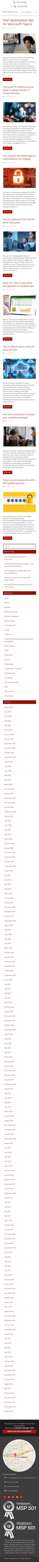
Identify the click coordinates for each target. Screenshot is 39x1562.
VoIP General (8, 691)
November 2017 (9, 1184)
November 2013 (9, 1375)
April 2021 (7, 998)
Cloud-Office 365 (10, 625)
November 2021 (9, 966)
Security (7, 659)
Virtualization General (11, 682)
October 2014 (9, 1325)
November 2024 (9, 803)
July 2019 (7, 1093)
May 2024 (7, 830)
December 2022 (9, 907)
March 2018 (8, 1166)
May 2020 (7, 1048)
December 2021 (9, 962)
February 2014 (9, 1361)
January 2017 (8, 1230)
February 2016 (9, 1279)
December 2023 (9, 853)
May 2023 (7, 884)
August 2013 (8, 1384)
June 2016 (7, 1261)
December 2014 (9, 1316)
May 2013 (7, 1388)
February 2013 (9, 1393)
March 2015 (8, 1307)
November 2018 (9, 1130)
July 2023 (7, 875)
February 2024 (9, 843)
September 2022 (10, 921)
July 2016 (7, 1257)
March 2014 (8, 1357)
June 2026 (7, 716)
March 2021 (8, 1002)
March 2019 (8, 1111)
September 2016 (10, 1248)
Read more (7, 79)
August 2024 (8, 816)
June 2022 (7, 934)
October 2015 (9, 1298)
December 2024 (9, 798)
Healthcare (8, 634)
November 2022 (9, 912)
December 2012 (9, 1398)
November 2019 (9, 1075)
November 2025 (9, 748)
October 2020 (9, 1025)
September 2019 (10, 1084)
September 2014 (10, 1329)
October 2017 (9, 1189)
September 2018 (10, 1139)
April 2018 (7, 1161)
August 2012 (8, 1411)
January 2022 (8, 957)
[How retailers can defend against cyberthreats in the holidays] (19, 178)
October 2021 (9, 971)
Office (6, 650)
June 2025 (7, 771)
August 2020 (8, 1034)
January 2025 (8, 793)
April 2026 (7, 725)
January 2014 (8, 1366)
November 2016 (9, 1239)
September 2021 (10, 975)
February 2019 (9, 1116)
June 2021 (7, 989)
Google (6, 630)
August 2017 (8, 1198)
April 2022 (7, 943)
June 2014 (7, 1343)
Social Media (8, 664)
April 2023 (7, 889)
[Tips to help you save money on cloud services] (19, 368)
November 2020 (9, 1021)
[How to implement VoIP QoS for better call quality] (19, 241)
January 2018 (8, 1175)
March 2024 (8, 839)
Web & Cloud (8, 696)
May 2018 (7, 1157)
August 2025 (8, 762)
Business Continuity (11, 612)
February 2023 (9, 898)
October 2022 (9, 916)
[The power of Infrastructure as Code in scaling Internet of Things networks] (19, 112)
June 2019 (7, 1098)
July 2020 (7, 1039)
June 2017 (7, 1207)
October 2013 (9, 1379)
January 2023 (8, 902)
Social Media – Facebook (13, 669)
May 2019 (7, 1102)
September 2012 (10, 1407)
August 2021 (8, 980)
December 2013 (9, 1370)
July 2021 (7, 984)
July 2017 (7, 1202)
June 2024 (7, 825)
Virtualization (8, 678)
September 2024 (10, 812)
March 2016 (8, 1275)
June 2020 (7, 1043)
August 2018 (8, 1143)
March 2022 (8, 948)
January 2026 (8, 739)
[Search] (33, 546)
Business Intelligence (11, 616)
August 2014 (8, 1334)
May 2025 (7, 775)
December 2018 (9, 1125)
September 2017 (10, 1193)
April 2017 (7, 1216)
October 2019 (9, 1080)
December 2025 (9, 744)
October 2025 (9, 753)
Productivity (8, 655)
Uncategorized (9, 673)
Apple (6, 598)
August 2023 (8, 871)
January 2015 (8, 1311)
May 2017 (7, 1211)
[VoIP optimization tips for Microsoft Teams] (19, 43)
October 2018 (9, 1134)
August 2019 (8, 1089)
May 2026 (7, 721)
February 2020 (9, 1061)
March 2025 (8, 784)
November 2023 (9, 857)
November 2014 (9, 1320)
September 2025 (10, 757)
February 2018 (9, 1170)
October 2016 (9, 1243)
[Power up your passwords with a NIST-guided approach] (19, 502)
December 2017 (9, 1180)
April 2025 (7, 780)
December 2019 (9, 1071)
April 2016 (7, 1270)
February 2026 (9, 734)
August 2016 (8, 1252)
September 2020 (10, 1030)
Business (7, 607)
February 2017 (9, 1225)
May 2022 (7, 939)
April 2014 (7, 1352)
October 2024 (9, 807)
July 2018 (7, 1148)
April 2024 (7, 834)
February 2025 (9, 789)
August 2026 (8, 707)
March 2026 (8, 730)
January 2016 (8, 1284)
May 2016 (7, 1266)
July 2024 (7, 821)
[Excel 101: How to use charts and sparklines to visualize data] (19, 305)
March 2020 (8, 1057)
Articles (7, 603)
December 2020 (9, 1016)
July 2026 (7, 712)
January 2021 (8, 1012)
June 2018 (7, 1152)
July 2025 (7, 766)
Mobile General (9, 646)
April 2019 (7, 1107)
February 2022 (9, 952)
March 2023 (8, 893)
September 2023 (10, 866)
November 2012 (9, 1402)
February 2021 (9, 1007)
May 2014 (7, 1348)
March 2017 (8, 1220)
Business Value (9, 621)
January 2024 (8, 848)
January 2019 (8, 1121)
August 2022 (8, 925)
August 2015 (8, 1302)
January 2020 (8, 1066)
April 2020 (7, 1052)
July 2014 (7, 1339)
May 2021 (7, 993)
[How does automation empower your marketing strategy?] (19, 436)
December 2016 (9, 1234)
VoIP (6, 687)
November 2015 (9, 1293)
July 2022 (7, 930)
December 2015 (9, 1289)
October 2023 (9, 862)
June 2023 (7, 880)
